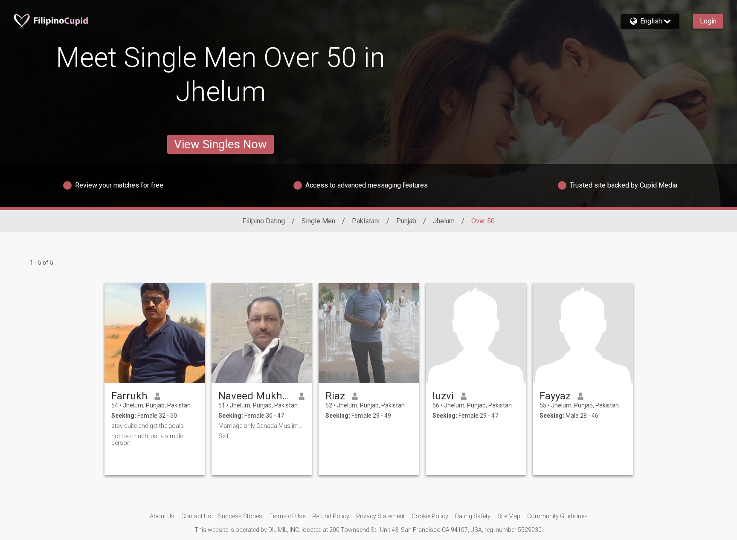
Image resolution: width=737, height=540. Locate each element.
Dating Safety (472, 516)
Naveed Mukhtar (255, 396)
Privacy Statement (380, 516)
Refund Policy (330, 516)
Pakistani (366, 221)
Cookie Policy (430, 516)
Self (223, 436)
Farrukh (129, 396)
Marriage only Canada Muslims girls (261, 425)
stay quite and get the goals (147, 425)
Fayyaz (555, 396)
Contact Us (196, 516)
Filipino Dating (263, 221)
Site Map (508, 516)
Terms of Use (287, 516)
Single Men (318, 221)
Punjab (406, 221)
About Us (162, 516)
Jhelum (444, 221)
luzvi (443, 396)
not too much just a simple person (147, 439)
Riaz (335, 396)
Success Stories (240, 516)
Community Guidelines (557, 516)
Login (708, 21)
